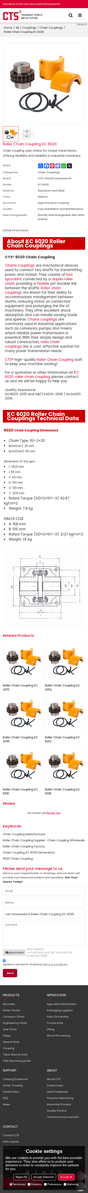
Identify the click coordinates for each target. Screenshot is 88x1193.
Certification (11, 1091)
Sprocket (9, 1004)
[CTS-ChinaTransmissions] (22, 15)
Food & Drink (55, 1023)
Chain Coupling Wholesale (66, 840)
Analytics (36, 1184)
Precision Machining (60, 1098)
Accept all (66, 1177)
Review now (53, 812)
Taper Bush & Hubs (15, 1054)
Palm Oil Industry (58, 1016)
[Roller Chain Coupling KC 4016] (23, 713)
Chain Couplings (51, 28)
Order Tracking (13, 1085)
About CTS (53, 1079)
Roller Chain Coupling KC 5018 (62, 791)
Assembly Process (59, 1104)
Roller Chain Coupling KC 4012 (20, 687)
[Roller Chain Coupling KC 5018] (65, 765)
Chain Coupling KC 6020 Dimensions (29, 852)
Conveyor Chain (13, 1016)
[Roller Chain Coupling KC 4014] (65, 661)
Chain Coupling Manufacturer (24, 834)
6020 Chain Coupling (18, 859)
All (17, 28)
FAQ (5, 1098)
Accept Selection (44, 1177)
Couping (8, 1048)
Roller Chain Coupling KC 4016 (20, 739)
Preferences (54, 1184)
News (6, 1104)
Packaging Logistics (60, 1010)
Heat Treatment (57, 1091)
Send (10, 973)
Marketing (73, 1184)
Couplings (29, 28)
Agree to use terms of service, (35, 964)
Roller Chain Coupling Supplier (24, 840)
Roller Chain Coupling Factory (24, 846)
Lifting (50, 1029)
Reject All (21, 1177)
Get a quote (11, 1141)
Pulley (6, 1035)
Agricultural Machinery (61, 1004)
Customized (55, 1085)
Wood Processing (58, 1035)
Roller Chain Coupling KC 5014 (62, 739)
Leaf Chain (10, 1029)
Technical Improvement (63, 1117)
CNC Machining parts (17, 1061)
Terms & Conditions (55, 964)
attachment (16, 952)
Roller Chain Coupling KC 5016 (20, 791)
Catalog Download (15, 1079)
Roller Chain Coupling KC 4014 (62, 687)
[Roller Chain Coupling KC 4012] (23, 661)
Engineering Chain (15, 1023)
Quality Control (57, 1110)
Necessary (19, 1184)
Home (8, 28)
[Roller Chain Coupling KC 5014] (65, 713)
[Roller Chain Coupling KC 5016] (23, 765)
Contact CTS (11, 1135)
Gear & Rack (11, 1042)
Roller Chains (11, 1010)
